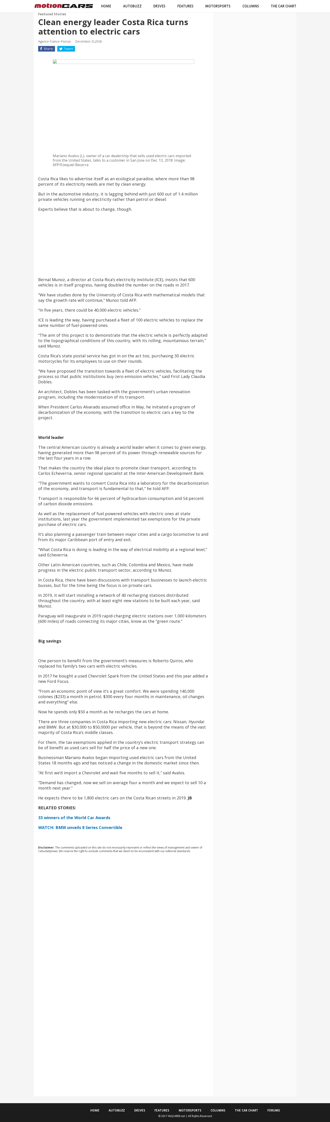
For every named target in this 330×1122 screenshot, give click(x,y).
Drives (159, 6)
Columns (250, 6)
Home (106, 6)
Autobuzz (132, 6)
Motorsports (218, 6)
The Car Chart (283, 6)
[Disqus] (123, 917)
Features (185, 6)
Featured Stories (52, 14)
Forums (273, 1110)
